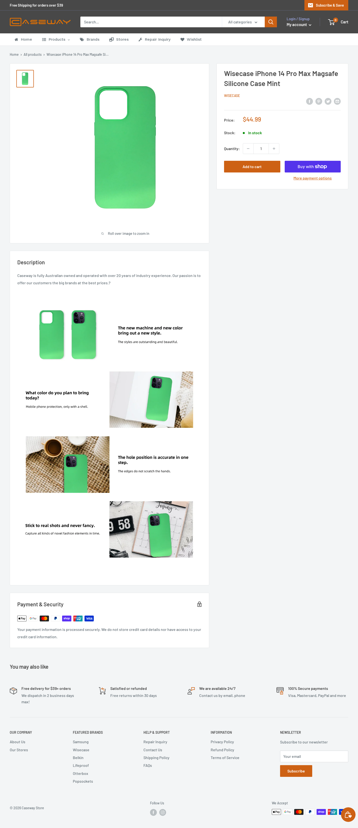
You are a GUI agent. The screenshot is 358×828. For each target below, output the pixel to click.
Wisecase (232, 96)
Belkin (78, 757)
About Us (17, 741)
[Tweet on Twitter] (328, 101)
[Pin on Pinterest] (318, 101)
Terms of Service (225, 757)
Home (14, 54)
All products (33, 54)
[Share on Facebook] (309, 101)
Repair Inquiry (155, 741)
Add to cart (252, 166)
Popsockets (83, 781)
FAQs (147, 765)
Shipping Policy (156, 757)
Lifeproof (81, 765)
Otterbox (80, 773)
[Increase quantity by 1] (274, 148)
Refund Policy (222, 749)
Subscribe (296, 771)
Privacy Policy (222, 741)
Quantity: (232, 148)
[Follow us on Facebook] (153, 812)
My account (297, 24)
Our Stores (19, 749)
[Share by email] (337, 101)
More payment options (312, 178)
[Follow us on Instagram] (162, 812)
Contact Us (152, 749)
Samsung (81, 741)
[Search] (271, 22)
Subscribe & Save (330, 5)
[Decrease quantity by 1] (248, 148)
